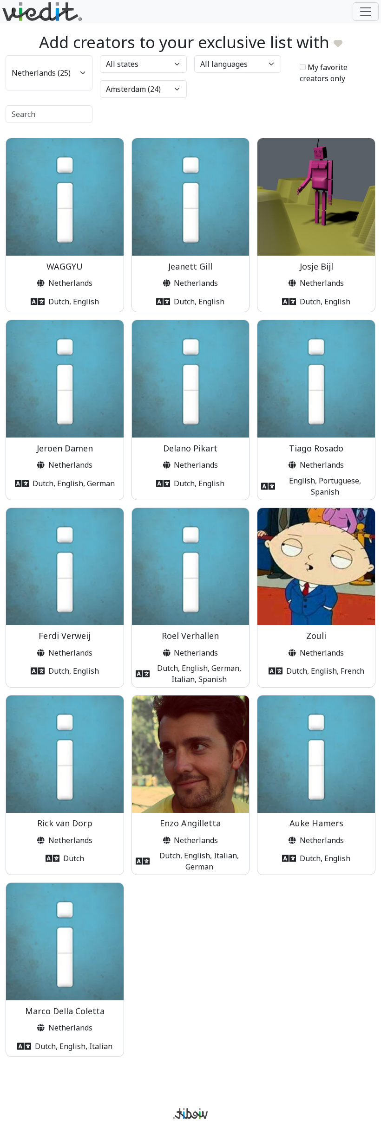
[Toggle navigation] (366, 11)
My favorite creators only (324, 73)
